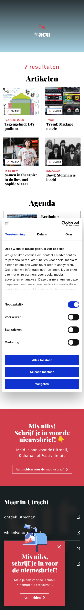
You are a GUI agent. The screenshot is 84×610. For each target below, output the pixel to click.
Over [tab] (68, 234)
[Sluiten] (59, 547)
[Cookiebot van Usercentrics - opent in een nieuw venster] (61, 223)
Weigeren (42, 384)
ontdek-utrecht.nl (20, 517)
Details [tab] (42, 234)
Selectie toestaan (42, 372)
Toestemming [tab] (15, 234)
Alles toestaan (42, 360)
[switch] (73, 317)
